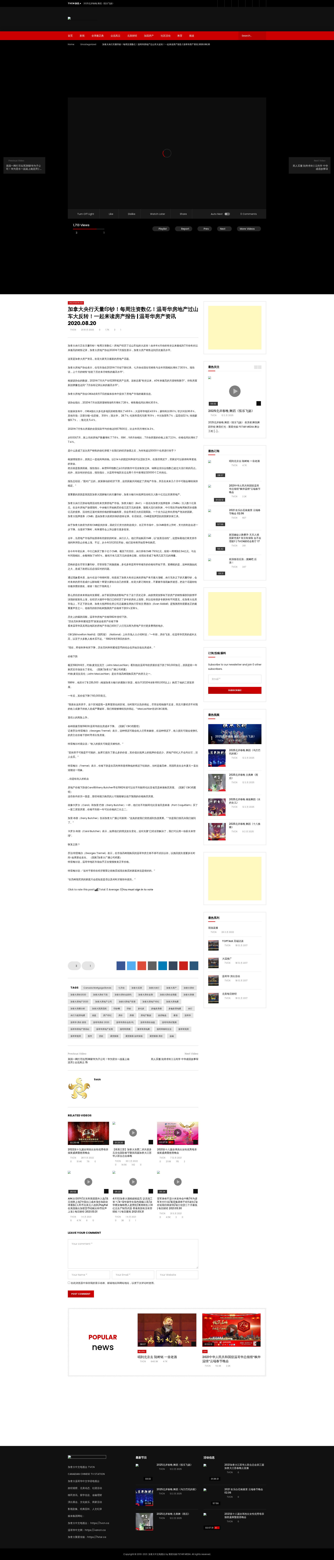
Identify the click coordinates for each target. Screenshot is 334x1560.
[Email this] (152, 965)
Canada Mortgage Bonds (97, 987)
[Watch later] (248, 3)
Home (71, 44)
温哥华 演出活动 (231, 976)
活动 (205, 1351)
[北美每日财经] (213, 998)
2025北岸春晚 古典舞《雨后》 (243, 776)
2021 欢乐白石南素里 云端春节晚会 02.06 (244, 511)
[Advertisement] (203, 18)
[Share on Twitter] (131, 965)
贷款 (101, 1036)
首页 (70, 35)
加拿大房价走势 (145, 994)
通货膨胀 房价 (156, 1036)
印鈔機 (117, 1008)
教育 (179, 35)
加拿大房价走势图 (168, 994)
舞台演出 (141, 1351)
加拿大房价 (189, 987)
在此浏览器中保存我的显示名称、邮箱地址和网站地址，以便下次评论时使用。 (113, 1283)
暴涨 (175, 1015)
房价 (120, 1015)
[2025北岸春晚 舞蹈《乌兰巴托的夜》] (217, 758)
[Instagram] (241, 3)
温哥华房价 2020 (101, 1022)
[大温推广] (213, 963)
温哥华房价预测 (169, 1022)
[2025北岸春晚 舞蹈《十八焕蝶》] (217, 831)
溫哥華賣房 (75, 1036)
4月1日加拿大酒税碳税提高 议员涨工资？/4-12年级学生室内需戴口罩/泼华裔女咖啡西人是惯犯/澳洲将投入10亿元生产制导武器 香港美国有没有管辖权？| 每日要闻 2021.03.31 (133, 1205)
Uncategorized (88, 44)
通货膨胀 (114, 1036)
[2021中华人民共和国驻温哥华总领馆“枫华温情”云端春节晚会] (217, 493)
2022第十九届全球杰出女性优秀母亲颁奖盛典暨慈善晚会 (88, 1151)
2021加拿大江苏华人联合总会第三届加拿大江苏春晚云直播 (244, 1466)
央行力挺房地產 (77, 1015)
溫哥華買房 (183, 1029)
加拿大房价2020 (78, 994)
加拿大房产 (171, 987)
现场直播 (213, 928)
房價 (132, 1015)
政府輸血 (162, 1015)
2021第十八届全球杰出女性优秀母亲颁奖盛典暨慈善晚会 (177, 1151)
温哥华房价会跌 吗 (124, 1022)
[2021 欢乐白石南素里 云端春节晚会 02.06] (217, 518)
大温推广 (227, 958)
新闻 (82, 35)
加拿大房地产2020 (79, 1001)
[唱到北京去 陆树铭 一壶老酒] (217, 469)
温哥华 (188, 1015)
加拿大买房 (137, 987)
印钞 (129, 1008)
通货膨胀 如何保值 (134, 1036)
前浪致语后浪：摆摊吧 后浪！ (243, 560)
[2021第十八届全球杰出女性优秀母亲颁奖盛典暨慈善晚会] (212, 1521)
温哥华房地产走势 (104, 1029)
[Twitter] (227, 3)
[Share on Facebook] (121, 965)
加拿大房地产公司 (103, 1001)
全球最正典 (98, 35)
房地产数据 (146, 1015)
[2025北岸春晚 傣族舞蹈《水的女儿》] (217, 807)
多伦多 (141, 1008)
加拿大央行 (154, 987)
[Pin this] (183, 965)
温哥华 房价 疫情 (78, 1022)
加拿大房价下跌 (100, 994)
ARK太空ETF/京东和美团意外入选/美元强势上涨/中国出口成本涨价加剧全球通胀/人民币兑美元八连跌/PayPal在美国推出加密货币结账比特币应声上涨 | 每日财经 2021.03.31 (88, 1205)
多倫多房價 (156, 1008)
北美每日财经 (229, 994)
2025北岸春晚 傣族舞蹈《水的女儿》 (244, 801)
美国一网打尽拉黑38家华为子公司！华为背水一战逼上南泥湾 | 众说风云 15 (98, 1060)
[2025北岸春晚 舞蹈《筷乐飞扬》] (234, 734)
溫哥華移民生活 (164, 1029)
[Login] (262, 3)
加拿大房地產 (172, 1001)
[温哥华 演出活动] (213, 980)
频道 (191, 35)
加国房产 (149, 35)
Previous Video (77, 1053)
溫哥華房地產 (143, 1029)
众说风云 (115, 35)
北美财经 (132, 35)
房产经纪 (107, 1015)
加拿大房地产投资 (127, 1001)
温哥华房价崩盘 (147, 1022)
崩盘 (94, 1015)
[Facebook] (220, 3)
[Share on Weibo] (194, 965)
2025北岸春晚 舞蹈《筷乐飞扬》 (99, 3)
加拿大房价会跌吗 (123, 994)
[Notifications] (255, 3)
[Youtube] (234, 3)
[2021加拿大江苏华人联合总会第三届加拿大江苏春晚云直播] (212, 1472)
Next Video (191, 1053)
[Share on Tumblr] (173, 965)
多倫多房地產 (175, 1008)
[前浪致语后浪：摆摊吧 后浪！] (217, 567)
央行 (190, 1008)
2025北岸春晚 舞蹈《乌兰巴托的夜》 (244, 751)
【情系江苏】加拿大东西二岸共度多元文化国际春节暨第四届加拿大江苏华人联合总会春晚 (132, 1153)
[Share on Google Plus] (141, 965)
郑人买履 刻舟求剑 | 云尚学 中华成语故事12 (174, 1059)
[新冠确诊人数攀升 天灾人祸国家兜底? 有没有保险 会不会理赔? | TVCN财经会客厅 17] (217, 542)
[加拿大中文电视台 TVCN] (82, 19)
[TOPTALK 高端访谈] (213, 945)
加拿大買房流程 (99, 1008)
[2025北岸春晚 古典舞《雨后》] (217, 782)
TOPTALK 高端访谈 (233, 941)
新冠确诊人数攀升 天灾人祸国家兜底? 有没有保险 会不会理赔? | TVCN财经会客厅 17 (245, 538)
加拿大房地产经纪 (150, 1001)
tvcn (73, 329)
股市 (90, 1036)
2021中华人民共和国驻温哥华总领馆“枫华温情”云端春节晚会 (244, 489)
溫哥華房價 (125, 1029)
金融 (172, 1036)
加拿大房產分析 (77, 1008)
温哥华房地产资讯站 (79, 1029)
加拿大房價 (189, 994)
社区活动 (165, 35)
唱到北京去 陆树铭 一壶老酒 (244, 461)
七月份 (121, 987)
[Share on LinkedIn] (162, 965)
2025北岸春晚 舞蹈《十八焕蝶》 (244, 825)
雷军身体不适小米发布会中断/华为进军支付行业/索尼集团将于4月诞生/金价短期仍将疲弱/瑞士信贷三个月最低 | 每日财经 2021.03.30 (177, 1203)
